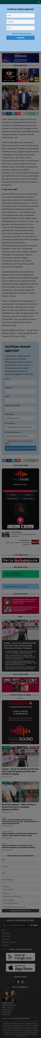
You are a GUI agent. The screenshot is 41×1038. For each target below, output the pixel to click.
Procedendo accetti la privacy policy (21, 33)
